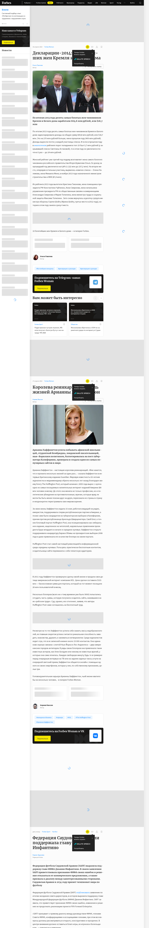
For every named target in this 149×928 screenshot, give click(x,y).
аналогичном (40, 138)
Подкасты (81, 3)
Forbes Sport (39, 317)
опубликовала (83, 885)
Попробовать (79, 56)
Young (119, 3)
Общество (74, 317)
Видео (90, 3)
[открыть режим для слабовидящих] (87, 39)
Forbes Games (44, 3)
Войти (132, 3)
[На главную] (6, 3)
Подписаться (42, 281)
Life (96, 3)
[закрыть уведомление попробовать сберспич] (92, 46)
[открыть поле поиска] (140, 3)
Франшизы (70, 3)
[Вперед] (107, 237)
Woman (103, 3)
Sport (111, 3)
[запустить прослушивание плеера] (92, 39)
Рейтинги (59, 3)
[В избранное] (64, 317)
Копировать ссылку (95, 59)
